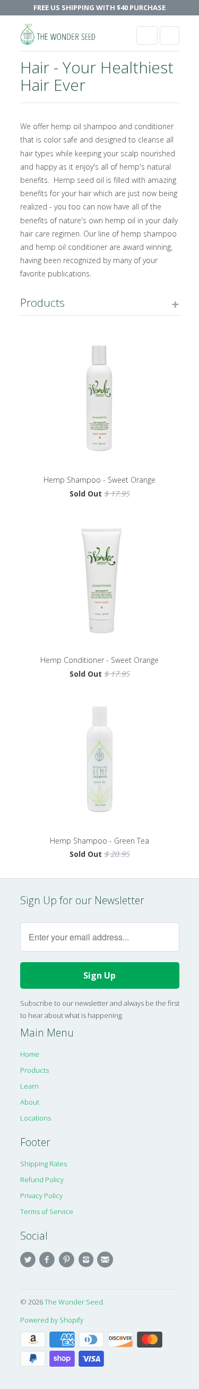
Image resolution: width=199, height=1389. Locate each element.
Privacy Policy (41, 1195)
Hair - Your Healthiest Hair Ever (97, 76)
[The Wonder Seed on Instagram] (87, 1260)
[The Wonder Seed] (62, 37)
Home (29, 1054)
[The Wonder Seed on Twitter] (29, 1260)
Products (34, 1070)
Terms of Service (46, 1211)
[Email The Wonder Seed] (106, 1260)
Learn (29, 1086)
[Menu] (147, 35)
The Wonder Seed (74, 1302)
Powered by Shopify (51, 1320)
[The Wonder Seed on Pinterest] (67, 1260)
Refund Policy (42, 1179)
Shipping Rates (43, 1163)
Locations (35, 1118)
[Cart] (169, 35)
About (29, 1102)
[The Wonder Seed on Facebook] (48, 1260)
